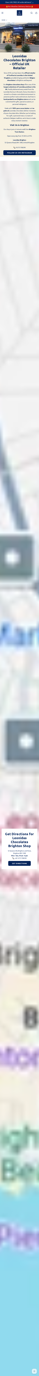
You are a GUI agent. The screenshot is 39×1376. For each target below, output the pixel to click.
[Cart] (36, 12)
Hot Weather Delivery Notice (19, 6)
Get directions (19, 863)
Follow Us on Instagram (19, 153)
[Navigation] (2, 12)
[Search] (31, 12)
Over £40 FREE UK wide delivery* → (19, 2)
